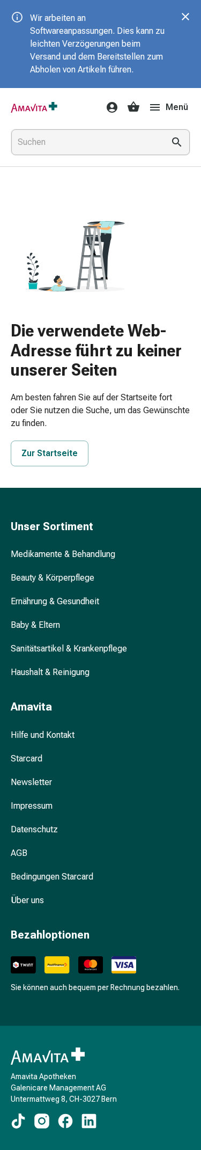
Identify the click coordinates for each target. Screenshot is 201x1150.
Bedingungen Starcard (52, 876)
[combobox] (85, 142)
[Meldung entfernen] (185, 17)
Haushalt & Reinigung (50, 672)
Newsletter (31, 782)
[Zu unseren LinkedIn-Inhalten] (88, 1121)
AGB (19, 853)
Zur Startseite (49, 453)
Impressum (32, 806)
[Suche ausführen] (177, 142)
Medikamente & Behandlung (63, 554)
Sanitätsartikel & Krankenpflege (69, 648)
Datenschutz (34, 829)
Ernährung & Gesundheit (55, 601)
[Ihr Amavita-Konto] (108, 107)
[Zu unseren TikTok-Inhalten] (18, 1121)
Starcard (26, 758)
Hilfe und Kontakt (43, 735)
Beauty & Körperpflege (52, 578)
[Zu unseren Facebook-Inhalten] (65, 1121)
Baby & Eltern (35, 625)
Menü (177, 107)
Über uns (27, 900)
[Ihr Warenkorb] (133, 107)
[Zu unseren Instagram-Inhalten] (41, 1121)
